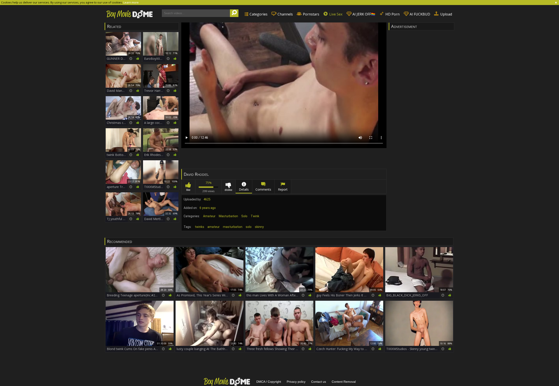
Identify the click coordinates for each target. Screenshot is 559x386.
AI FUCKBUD (419, 14)
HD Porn (392, 14)
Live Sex (335, 14)
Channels (285, 14)
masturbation (232, 227)
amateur (213, 227)
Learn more (131, 2)
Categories (258, 14)
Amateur (209, 216)
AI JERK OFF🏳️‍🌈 (363, 14)
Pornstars (310, 14)
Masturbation (228, 216)
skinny (259, 227)
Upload (445, 14)
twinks (199, 227)
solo (249, 227)
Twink (255, 216)
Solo (244, 216)
